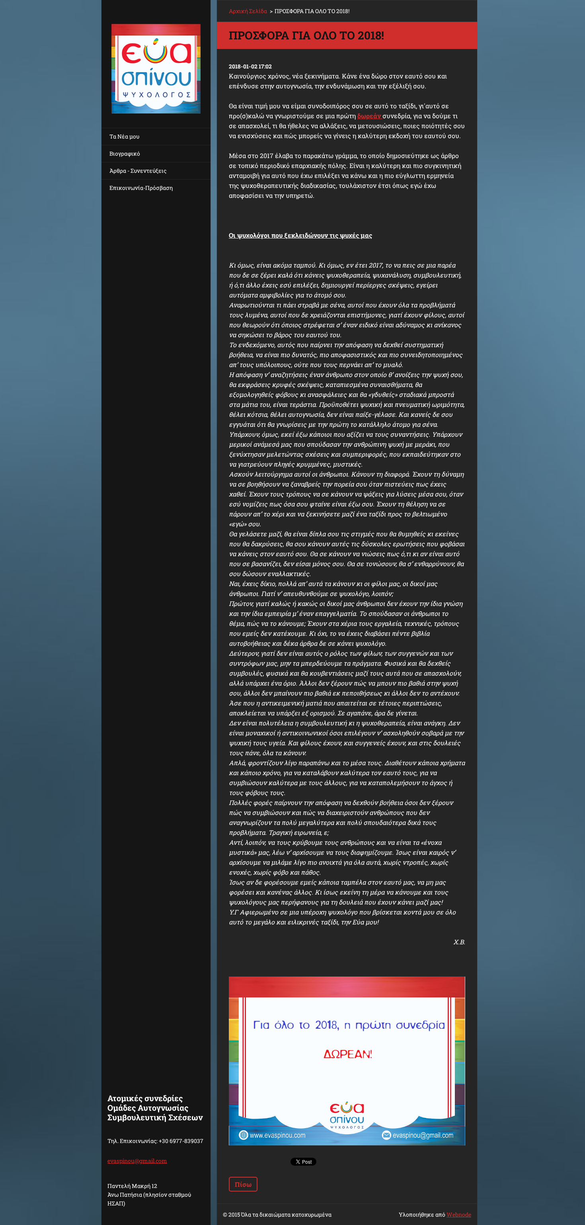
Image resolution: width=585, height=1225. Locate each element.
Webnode (459, 1214)
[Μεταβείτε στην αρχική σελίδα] (156, 59)
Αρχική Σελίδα (248, 11)
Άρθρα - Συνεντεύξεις (137, 170)
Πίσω (243, 1184)
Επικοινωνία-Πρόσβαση (141, 187)
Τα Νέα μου (124, 136)
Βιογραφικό (124, 153)
